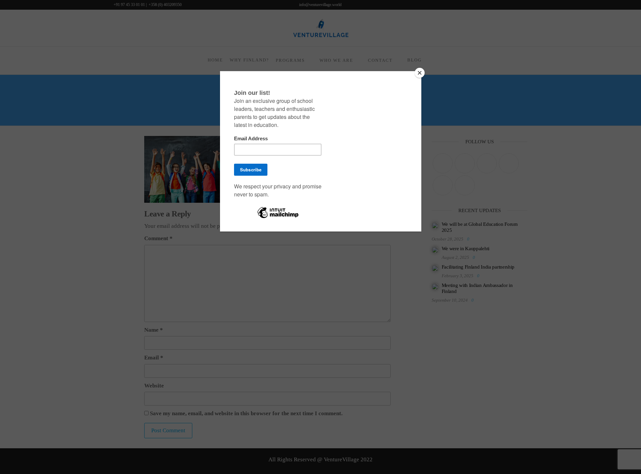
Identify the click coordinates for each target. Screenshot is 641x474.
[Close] (420, 73)
